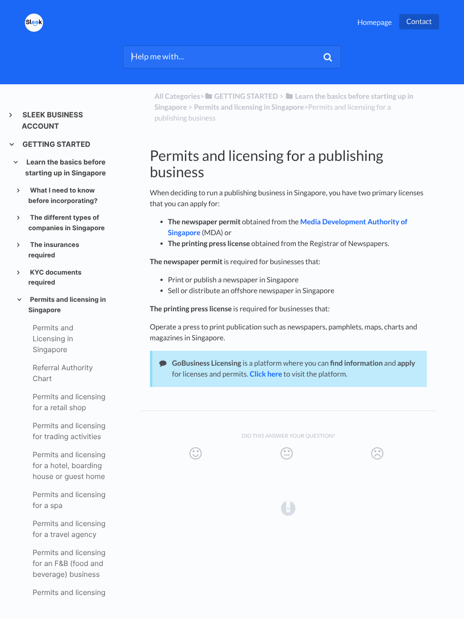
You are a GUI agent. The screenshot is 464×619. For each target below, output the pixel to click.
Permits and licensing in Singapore (67, 305)
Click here (266, 374)
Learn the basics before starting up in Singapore (65, 167)
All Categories (177, 96)
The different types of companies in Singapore (66, 223)
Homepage (375, 22)
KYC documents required (54, 278)
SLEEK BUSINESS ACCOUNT (52, 120)
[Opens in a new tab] (288, 507)
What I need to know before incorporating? (62, 196)
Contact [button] (419, 21)
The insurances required (53, 250)
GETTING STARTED (56, 144)
